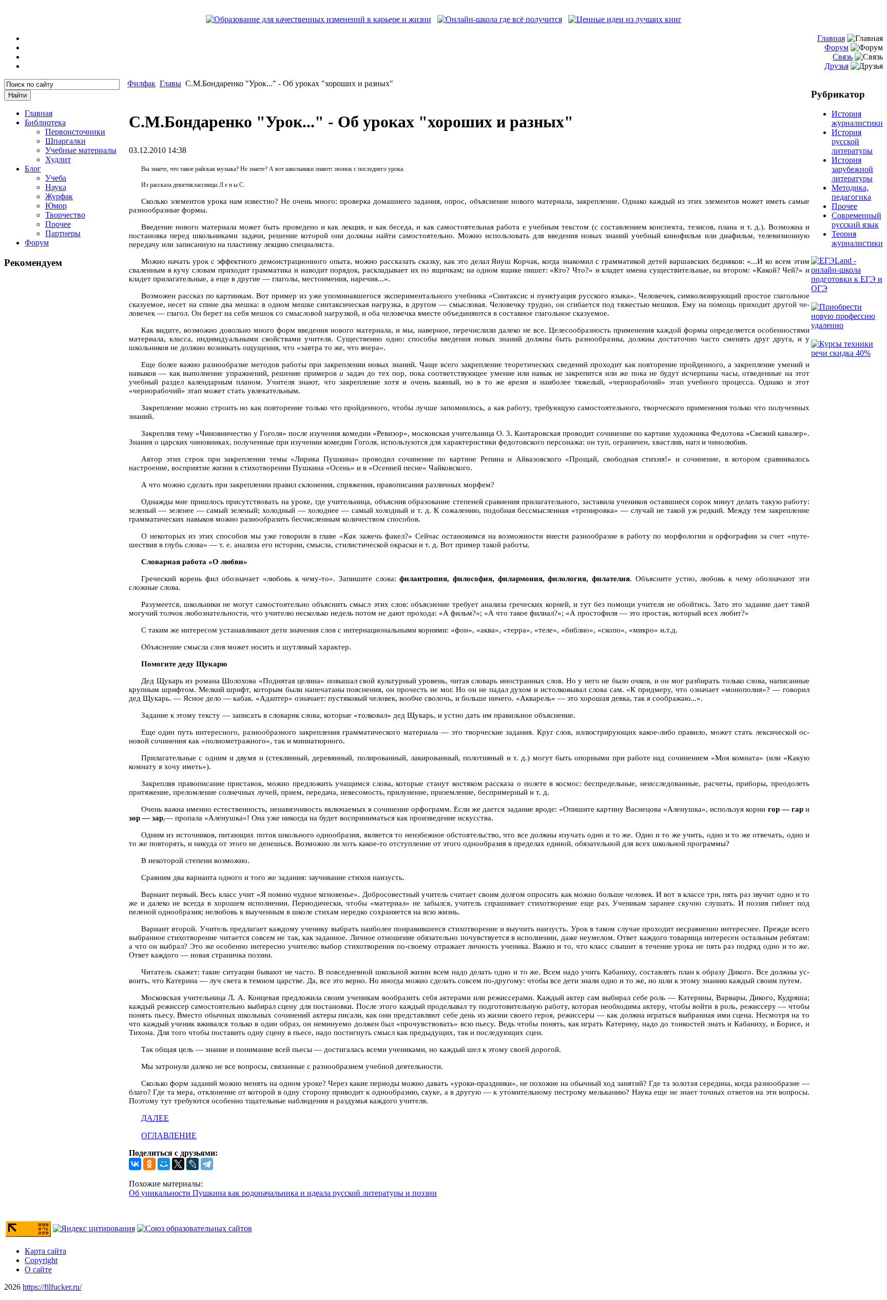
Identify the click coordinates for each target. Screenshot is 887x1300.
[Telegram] (207, 1164)
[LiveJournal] (192, 1164)
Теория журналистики (857, 238)
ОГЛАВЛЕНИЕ (169, 1135)
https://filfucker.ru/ (52, 1287)
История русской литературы (852, 141)
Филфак (141, 83)
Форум (836, 47)
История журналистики (857, 118)
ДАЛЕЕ (155, 1118)
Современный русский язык (856, 220)
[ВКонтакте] (135, 1164)
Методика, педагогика (851, 192)
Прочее (844, 206)
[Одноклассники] (149, 1164)
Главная (831, 38)
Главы (170, 83)
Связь (843, 56)
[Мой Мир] (164, 1164)
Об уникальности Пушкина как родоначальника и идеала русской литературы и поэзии (283, 1193)
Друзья (836, 66)
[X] (178, 1164)
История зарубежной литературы (852, 169)
